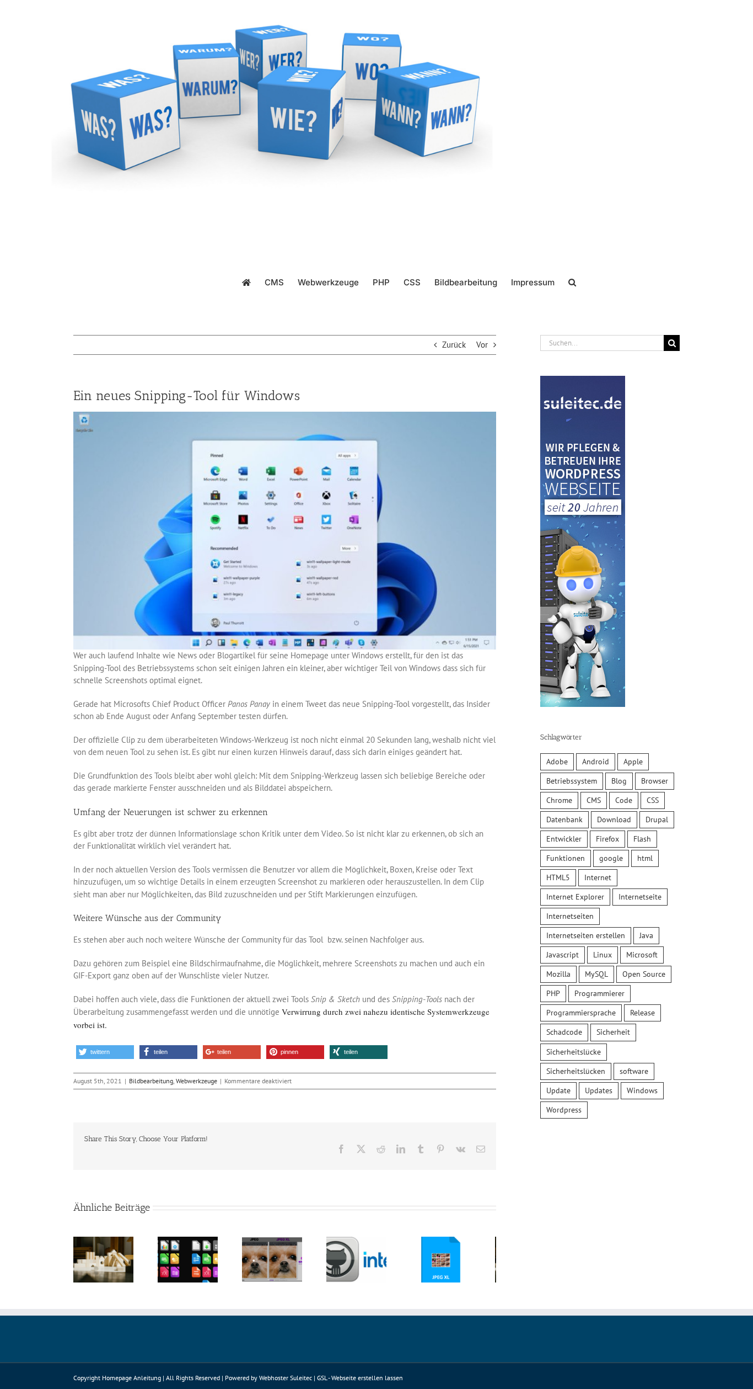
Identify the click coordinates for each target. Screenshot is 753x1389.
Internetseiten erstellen (585, 935)
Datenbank (564, 819)
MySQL (596, 974)
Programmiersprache (581, 1013)
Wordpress (564, 1110)
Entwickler (564, 839)
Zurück (454, 344)
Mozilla (558, 974)
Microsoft (642, 955)
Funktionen (565, 858)
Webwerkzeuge (196, 1081)
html (645, 858)
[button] (572, 281)
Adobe (557, 762)
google (611, 858)
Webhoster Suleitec (285, 1382)
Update (558, 1090)
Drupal (657, 819)
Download (614, 819)
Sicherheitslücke (573, 1052)
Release (642, 1013)
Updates (598, 1090)
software (634, 1071)
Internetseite (639, 897)
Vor (482, 344)
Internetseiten (570, 916)
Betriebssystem (571, 781)
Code (623, 800)
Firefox (607, 839)
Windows (642, 1090)
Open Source (643, 974)
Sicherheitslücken (575, 1071)
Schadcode (564, 1032)
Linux (602, 955)
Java (646, 935)
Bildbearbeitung (151, 1081)
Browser (654, 781)
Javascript (562, 955)
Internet (597, 877)
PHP (553, 993)
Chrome (559, 800)
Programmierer (599, 993)
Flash (642, 839)
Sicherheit (613, 1032)
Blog (619, 781)
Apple (633, 762)
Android (595, 762)
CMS (594, 800)
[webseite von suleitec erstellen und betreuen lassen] (582, 381)
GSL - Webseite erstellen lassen (360, 1382)
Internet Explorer (575, 897)
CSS (653, 800)
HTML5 (558, 877)
